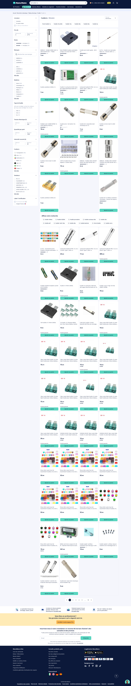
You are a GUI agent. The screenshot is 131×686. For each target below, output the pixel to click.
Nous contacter (17, 658)
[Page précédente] (67, 600)
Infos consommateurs (94, 684)
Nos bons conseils (53, 651)
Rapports (104, 684)
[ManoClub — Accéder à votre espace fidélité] (109, 3)
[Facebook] (89, 666)
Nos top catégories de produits (56, 654)
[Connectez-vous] (113, 3)
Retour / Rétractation (18, 654)
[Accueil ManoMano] (20, 3)
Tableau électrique (32, 13)
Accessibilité (111, 684)
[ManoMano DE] (57, 674)
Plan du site (34, 684)
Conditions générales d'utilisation (79, 684)
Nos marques (52, 658)
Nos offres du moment (54, 661)
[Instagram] (96, 666)
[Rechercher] (31, 3)
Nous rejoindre (17, 665)
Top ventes (51, 665)
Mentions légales (42, 684)
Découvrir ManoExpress (55, 667)
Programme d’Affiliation (19, 667)
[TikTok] (100, 666)
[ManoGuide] (127, 682)
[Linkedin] (85, 666)
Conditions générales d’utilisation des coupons (25, 670)
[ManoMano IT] (50, 674)
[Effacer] (86, 3)
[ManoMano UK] (53, 674)
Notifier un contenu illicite (19, 661)
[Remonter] (116, 676)
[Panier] (117, 3)
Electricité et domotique (22, 13)
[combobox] (111, 18)
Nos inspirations (53, 663)
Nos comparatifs (53, 656)
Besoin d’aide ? (16, 656)
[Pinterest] (93, 666)
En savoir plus (80, 643)
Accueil (14, 13)
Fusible (39, 13)
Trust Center (65, 684)
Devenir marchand (17, 663)
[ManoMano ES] (61, 674)
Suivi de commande (18, 651)
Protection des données (54, 684)
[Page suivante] (91, 600)
